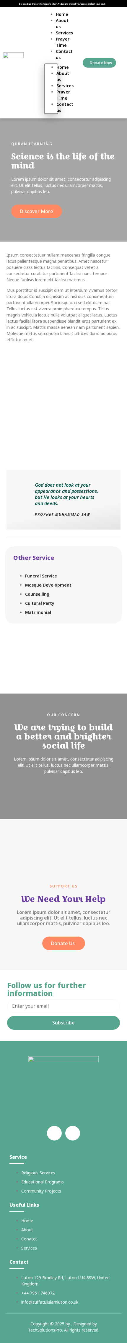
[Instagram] (72, 1133)
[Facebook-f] (54, 1133)
